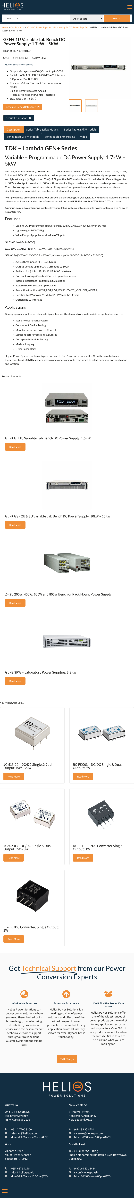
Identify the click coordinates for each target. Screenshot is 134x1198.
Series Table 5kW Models (60, 136)
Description (14, 129)
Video (83, 136)
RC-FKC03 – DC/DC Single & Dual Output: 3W (97, 766)
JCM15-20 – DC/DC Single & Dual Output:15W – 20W (27, 766)
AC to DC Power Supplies (38, 27)
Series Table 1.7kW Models (42, 129)
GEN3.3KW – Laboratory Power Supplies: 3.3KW (40, 672)
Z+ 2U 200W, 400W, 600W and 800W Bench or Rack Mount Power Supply (58, 594)
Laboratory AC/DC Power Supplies (71, 27)
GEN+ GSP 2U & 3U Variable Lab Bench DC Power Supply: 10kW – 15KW (57, 516)
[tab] (13, 129)
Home (5, 27)
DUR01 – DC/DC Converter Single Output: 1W (97, 847)
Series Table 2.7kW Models (80, 129)
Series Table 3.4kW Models (23, 136)
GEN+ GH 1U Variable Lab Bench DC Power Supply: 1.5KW (48, 438)
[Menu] (129, 6)
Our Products (17, 27)
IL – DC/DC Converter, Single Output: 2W (31, 929)
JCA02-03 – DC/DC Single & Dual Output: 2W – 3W (27, 847)
